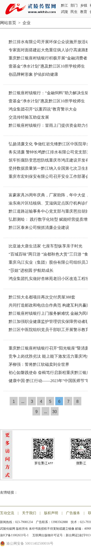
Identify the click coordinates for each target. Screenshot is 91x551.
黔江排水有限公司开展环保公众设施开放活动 (49, 42)
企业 (26, 23)
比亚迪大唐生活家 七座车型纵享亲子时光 (45, 246)
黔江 (64, 5)
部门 (74, 5)
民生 (74, 12)
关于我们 (29, 513)
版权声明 (51, 513)
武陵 (64, 12)
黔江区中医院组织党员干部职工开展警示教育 (49, 329)
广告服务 (73, 513)
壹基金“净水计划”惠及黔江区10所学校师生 (47, 66)
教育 (83, 12)
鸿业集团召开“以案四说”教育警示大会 (43, 109)
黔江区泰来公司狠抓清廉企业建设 (39, 227)
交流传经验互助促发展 (29, 117)
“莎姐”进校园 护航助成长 (31, 270)
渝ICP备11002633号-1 (14, 535)
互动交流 (7, 513)
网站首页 (8, 23)
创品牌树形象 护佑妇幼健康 (33, 74)
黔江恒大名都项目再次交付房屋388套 (42, 297)
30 (54, 412)
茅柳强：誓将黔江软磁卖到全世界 (39, 364)
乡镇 (83, 5)
